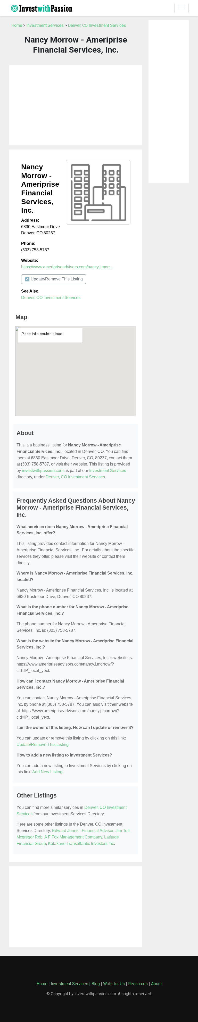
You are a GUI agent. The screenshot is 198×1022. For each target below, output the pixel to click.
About (156, 983)
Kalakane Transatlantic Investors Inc (81, 843)
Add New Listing (47, 772)
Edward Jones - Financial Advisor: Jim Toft (90, 830)
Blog (96, 983)
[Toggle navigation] (181, 8)
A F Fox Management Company (73, 837)
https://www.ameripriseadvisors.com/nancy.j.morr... (67, 267)
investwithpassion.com (42, 470)
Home (16, 25)
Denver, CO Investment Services (97, 25)
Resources (138, 983)
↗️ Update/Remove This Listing (53, 279)
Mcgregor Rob (29, 837)
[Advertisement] (75, 105)
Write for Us (114, 983)
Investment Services (45, 25)
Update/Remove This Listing (42, 744)
